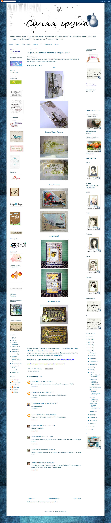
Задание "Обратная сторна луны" (94, 399)
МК (41, 44)
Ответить (34, 386)
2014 (89, 347)
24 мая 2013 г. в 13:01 (51, 403)
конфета (14, 354)
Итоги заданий (26, 44)
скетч (13, 370)
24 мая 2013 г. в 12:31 (48, 392)
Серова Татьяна (36, 425)
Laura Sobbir (35, 437)
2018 (89, 336)
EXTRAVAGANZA (37, 414)
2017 (89, 339)
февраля (92, 420)
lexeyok (15, 389)
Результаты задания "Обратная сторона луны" (95, 381)
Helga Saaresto (35, 381)
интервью (15, 349)
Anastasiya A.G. (36, 392)
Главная (11, 44)
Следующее (31, 498)
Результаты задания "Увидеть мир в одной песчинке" (95, 406)
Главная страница (53, 498)
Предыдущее (77, 498)
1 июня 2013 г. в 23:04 (46, 436)
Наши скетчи (48, 44)
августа (92, 364)
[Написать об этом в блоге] (47, 368)
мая (91, 372)
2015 (89, 345)
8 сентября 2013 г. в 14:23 (46, 462)
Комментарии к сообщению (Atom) (48, 502)
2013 (89, 350)
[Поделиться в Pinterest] (52, 368)
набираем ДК (16, 363)
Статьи (57, 44)
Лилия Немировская (37, 403)
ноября (92, 356)
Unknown (16, 385)
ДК (13, 338)
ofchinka (34, 463)
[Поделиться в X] (49, 368)
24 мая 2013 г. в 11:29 (47, 381)
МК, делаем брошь (95, 387)
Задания (17, 44)
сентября (93, 361)
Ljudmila (15, 380)
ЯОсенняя (16, 387)
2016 (89, 342)
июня (91, 370)
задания (14, 347)
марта (92, 417)
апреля (92, 415)
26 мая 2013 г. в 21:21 (48, 425)
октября (92, 358)
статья (14, 372)
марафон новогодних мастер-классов (16, 357)
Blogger (64, 511)
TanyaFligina (17, 382)
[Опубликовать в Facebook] (51, 368)
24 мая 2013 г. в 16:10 (50, 414)
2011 (89, 429)
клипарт (14, 351)
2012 (89, 426)
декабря (92, 353)
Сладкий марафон (14, 343)
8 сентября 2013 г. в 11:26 (47, 450)
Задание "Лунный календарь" (95, 375)
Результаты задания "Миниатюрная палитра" (95, 392)
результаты (36, 371)
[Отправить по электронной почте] (46, 368)
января (92, 423)
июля (91, 367)
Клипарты (35, 44)
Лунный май (93, 411)
